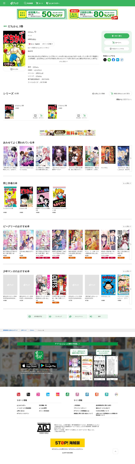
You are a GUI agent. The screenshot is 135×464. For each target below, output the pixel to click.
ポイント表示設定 (44, 411)
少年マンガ (39, 73)
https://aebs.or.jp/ (60, 431)
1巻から (119, 99)
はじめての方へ (21, 405)
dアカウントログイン (23, 413)
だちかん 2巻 (62, 105)
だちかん (39, 76)
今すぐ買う (118, 36)
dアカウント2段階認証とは (81, 411)
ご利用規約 (77, 405)
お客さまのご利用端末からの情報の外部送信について (106, 414)
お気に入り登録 (99, 93)
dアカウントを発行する (60, 449)
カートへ (118, 42)
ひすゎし (31, 32)
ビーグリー (38, 70)
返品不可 (30, 51)
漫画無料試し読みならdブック (10, 330)
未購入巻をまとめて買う (122, 93)
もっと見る (126, 183)
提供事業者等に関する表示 (103, 405)
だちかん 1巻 (19, 105)
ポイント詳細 (46, 44)
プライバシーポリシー (80, 408)
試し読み (15, 69)
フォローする (35, 32)
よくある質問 (43, 408)
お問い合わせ (20, 411)
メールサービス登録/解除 (24, 408)
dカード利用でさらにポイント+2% (38, 48)
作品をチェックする (118, 48)
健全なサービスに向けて (103, 408)
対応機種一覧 (43, 405)
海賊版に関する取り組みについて (83, 413)
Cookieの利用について (102, 411)
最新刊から (127, 99)
